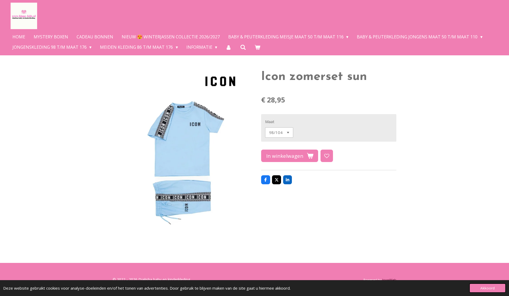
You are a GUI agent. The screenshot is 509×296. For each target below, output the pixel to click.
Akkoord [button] (487, 288)
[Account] (228, 47)
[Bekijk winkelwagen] (257, 47)
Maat (269, 121)
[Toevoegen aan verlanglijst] (327, 156)
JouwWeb (389, 280)
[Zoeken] (243, 47)
